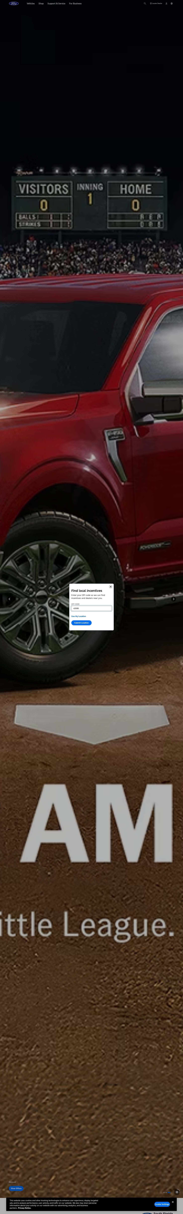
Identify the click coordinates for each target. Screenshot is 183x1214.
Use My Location (78, 616)
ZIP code (75, 604)
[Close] (111, 587)
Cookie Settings (162, 1204)
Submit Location (81, 623)
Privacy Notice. (24, 1208)
